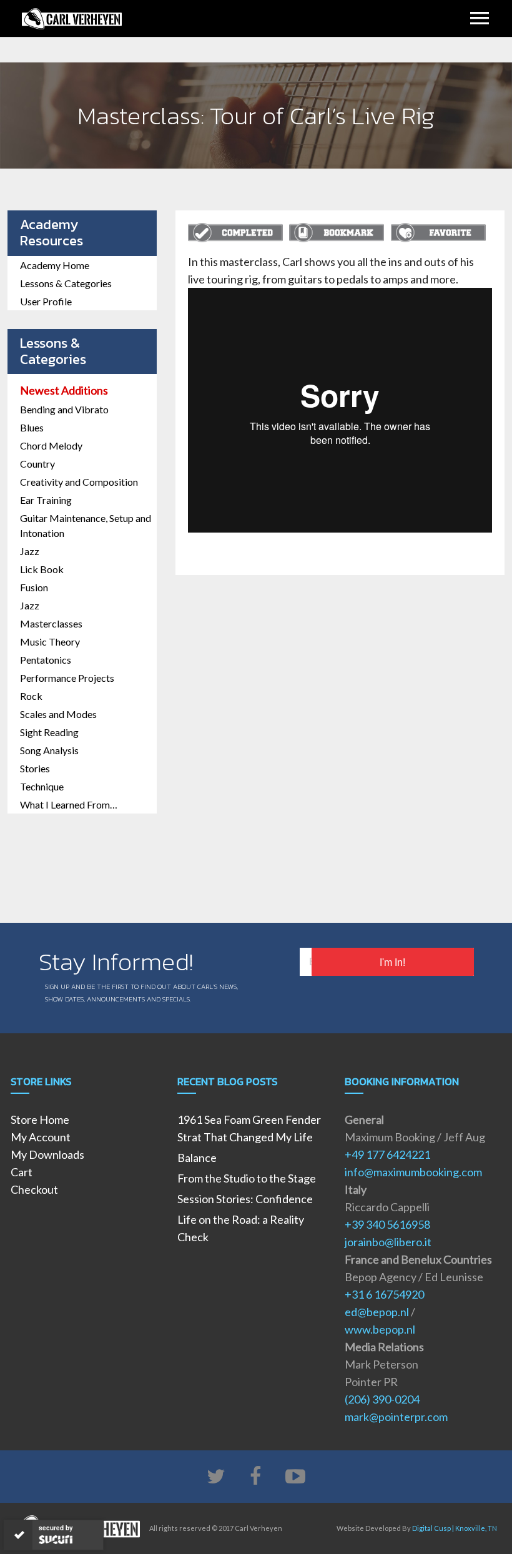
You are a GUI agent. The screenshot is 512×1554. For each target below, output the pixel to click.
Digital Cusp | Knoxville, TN (454, 1528)
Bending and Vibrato (64, 409)
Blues (32, 427)
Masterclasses (51, 623)
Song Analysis (49, 750)
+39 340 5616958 (387, 1224)
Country (37, 464)
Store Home (40, 1119)
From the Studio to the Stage (246, 1178)
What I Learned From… (68, 804)
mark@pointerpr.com (396, 1417)
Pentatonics (45, 660)
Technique (42, 786)
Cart (21, 1172)
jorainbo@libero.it (388, 1242)
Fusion (34, 587)
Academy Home (54, 265)
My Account (41, 1137)
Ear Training (46, 500)
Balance (197, 1157)
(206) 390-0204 (382, 1399)
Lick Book (42, 569)
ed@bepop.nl (377, 1312)
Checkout (34, 1189)
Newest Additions (64, 390)
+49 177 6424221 (387, 1154)
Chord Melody (51, 445)
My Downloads (47, 1154)
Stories (35, 768)
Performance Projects (67, 678)
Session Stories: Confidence (245, 1199)
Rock (31, 696)
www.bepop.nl (380, 1329)
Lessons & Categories (66, 283)
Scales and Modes (58, 714)
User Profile (46, 301)
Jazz (29, 551)
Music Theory (50, 641)
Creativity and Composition (79, 482)
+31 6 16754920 (384, 1294)
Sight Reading (49, 732)
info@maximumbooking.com (413, 1172)
